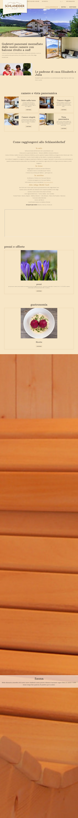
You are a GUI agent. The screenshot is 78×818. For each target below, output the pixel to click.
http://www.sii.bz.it (48, 182)
